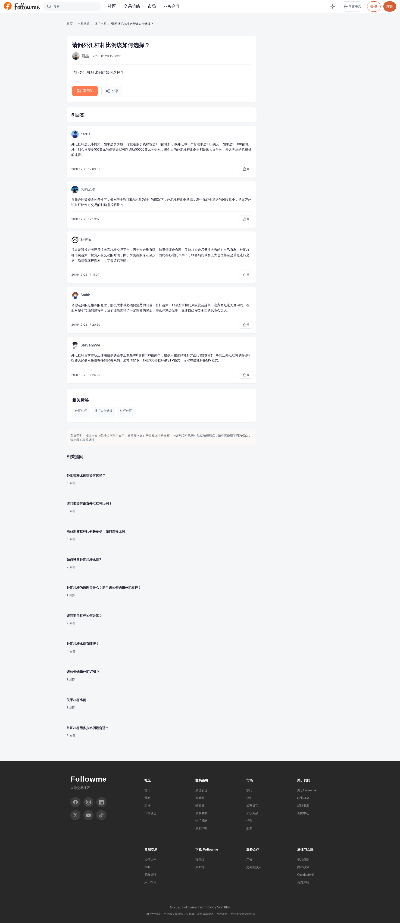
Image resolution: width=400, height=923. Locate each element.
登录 (374, 6)
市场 (152, 6)
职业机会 (303, 798)
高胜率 (199, 798)
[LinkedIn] (101, 802)
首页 (70, 23)
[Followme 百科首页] (22, 6)
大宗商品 (252, 813)
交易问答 (84, 23)
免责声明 (303, 882)
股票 (249, 828)
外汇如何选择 (103, 410)
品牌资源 (303, 805)
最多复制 (201, 813)
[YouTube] (88, 815)
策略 (147, 867)
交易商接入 (253, 867)
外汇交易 (100, 23)
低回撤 (199, 805)
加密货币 (252, 805)
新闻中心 (303, 813)
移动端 (199, 859)
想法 (147, 805)
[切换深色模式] (333, 6)
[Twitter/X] (75, 815)
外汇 (249, 798)
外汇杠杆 (87, 72)
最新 (147, 798)
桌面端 (199, 867)
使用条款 (303, 859)
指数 (249, 820)
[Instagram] (88, 802)
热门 (147, 790)
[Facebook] (75, 802)
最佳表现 (201, 790)
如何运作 (150, 859)
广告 (249, 859)
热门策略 (201, 820)
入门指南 (150, 882)
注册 (390, 6)
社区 (112, 6)
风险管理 (150, 874)
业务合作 (171, 6)
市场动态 (150, 813)
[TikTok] (101, 815)
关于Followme (306, 790)
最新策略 (201, 828)
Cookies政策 (305, 874)
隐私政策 (303, 867)
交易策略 (132, 6)
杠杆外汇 (126, 410)
